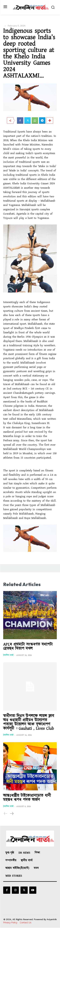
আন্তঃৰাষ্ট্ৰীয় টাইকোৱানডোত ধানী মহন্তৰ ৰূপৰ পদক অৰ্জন (27, 798)
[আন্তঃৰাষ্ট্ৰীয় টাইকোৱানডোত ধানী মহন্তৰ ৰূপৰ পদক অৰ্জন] (30, 766)
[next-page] (11, 813)
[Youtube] (32, 890)
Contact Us (25, 922)
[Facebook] (20, 120)
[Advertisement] (30, 959)
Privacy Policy (10, 922)
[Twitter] (27, 120)
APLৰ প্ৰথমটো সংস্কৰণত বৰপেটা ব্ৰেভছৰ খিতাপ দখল (28, 646)
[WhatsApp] (35, 120)
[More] (49, 120)
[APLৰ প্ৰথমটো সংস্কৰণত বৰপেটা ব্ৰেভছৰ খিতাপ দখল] (30, 615)
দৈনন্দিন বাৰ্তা (8, 655)
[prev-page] (5, 813)
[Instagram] (15, 890)
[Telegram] (42, 120)
